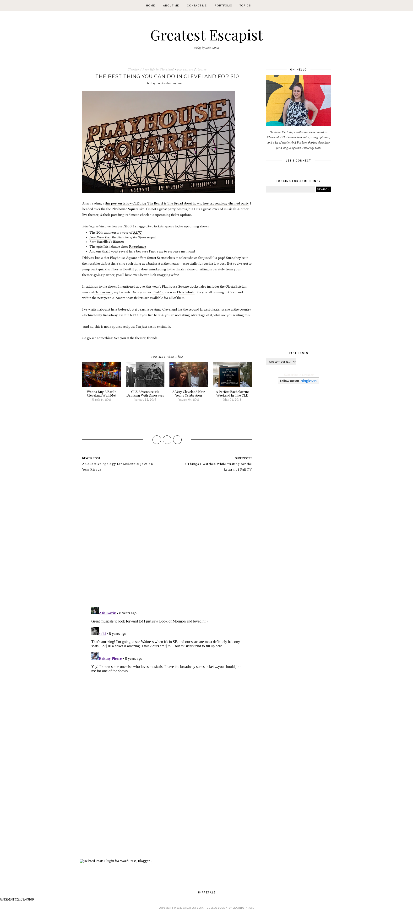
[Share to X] (167, 439)
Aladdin (157, 292)
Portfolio (223, 5)
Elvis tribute (186, 292)
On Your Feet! (103, 292)
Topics (245, 5)
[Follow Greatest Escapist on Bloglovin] (298, 383)
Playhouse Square (125, 209)
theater (201, 69)
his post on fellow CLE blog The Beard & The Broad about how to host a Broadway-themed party (177, 203)
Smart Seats (156, 258)
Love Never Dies (100, 237)
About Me (171, 5)
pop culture (185, 69)
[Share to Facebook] (156, 439)
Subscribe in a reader (299, 374)
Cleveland (135, 69)
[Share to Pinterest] (177, 439)
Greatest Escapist (206, 34)
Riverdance (137, 246)
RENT (137, 232)
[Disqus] (167, 541)
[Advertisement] (167, 792)
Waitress (118, 242)
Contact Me (197, 5)
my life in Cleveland (159, 69)
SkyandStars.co (244, 908)
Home (150, 5)
